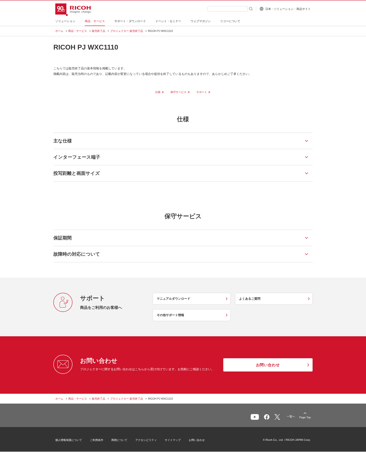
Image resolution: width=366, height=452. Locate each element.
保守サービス (178, 92)
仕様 (158, 92)
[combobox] (228, 8)
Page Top (305, 417)
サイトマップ (173, 440)
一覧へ (291, 416)
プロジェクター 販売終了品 (126, 30)
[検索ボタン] (250, 8)
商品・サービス (77, 30)
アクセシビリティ (146, 440)
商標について (119, 440)
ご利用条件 (96, 440)
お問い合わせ (197, 440)
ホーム (59, 30)
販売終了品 (98, 30)
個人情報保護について (68, 440)
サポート (201, 92)
